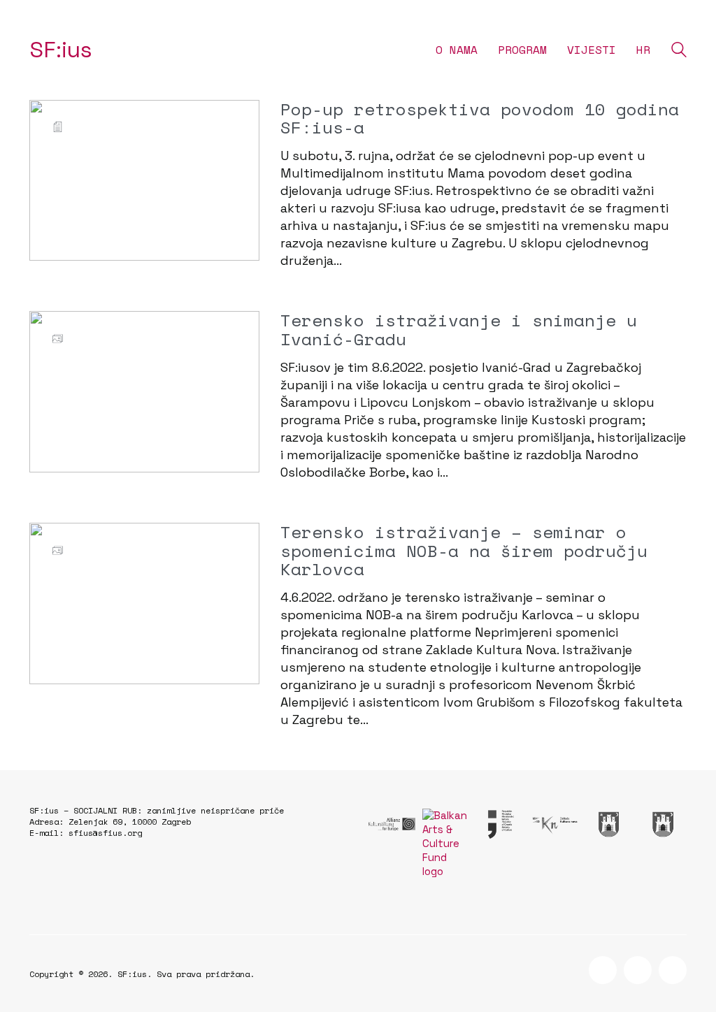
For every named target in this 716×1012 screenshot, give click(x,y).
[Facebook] (603, 970)
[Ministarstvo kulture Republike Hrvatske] (500, 824)
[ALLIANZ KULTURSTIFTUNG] (391, 824)
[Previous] (48, 392)
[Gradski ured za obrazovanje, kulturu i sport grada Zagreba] (662, 824)
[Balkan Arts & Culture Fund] (445, 844)
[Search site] (679, 51)
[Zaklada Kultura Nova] (554, 824)
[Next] (240, 392)
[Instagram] (638, 970)
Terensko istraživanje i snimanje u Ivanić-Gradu (458, 329)
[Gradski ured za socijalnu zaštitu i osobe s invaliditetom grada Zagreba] (608, 824)
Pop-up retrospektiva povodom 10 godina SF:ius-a (479, 118)
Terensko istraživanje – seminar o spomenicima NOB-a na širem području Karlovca (463, 550)
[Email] (673, 970)
